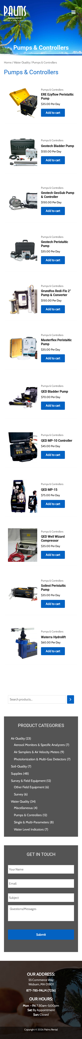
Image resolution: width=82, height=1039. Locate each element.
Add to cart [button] (53, 113)
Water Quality (22, 62)
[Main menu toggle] (73, 12)
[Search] (70, 699)
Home (8, 62)
